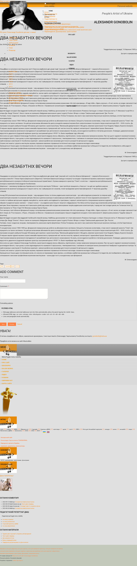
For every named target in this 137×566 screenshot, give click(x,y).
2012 (10, 87)
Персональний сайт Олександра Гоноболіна (25, 555)
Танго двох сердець (28, 504)
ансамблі (122, 429)
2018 (10, 74)
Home (51, 11)
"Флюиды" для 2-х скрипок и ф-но (30, 506)
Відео (72, 65)
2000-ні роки (13, 43)
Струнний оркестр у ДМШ (10, 524)
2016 (10, 76)
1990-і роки (13, 40)
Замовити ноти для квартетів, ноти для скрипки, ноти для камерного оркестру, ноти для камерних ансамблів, (31, 548)
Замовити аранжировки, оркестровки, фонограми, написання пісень (19, 553)
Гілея (11, 48)
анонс (115, 429)
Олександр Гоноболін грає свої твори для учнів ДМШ (64, 27)
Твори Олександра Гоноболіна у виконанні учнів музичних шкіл (68, 30)
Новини (72, 68)
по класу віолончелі (9, 521)
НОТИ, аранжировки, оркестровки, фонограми (15, 460)
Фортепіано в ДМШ (16, 100)
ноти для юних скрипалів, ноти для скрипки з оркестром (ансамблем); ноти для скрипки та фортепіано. (30, 551)
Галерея (72, 61)
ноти (1, 429)
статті (17, 266)
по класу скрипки (8, 519)
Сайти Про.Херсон (18, 560)
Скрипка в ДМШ (15, 93)
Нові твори (13, 71)
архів (12, 266)
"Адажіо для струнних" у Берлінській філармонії (17, 534)
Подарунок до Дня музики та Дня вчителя (15, 542)
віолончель (18, 430)
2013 (10, 84)
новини (9, 429)
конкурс (107, 429)
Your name (4, 277)
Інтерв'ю (12, 45)
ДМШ (15, 429)
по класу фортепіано (9, 526)
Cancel (19, 324)
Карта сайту (71, 106)
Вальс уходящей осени (9, 540)
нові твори (56, 429)
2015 (10, 79)
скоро (130, 429)
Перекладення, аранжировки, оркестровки (60, 31)
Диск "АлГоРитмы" (7, 476)
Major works (72, 57)
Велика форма (14, 103)
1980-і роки (13, 38)
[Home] (22, 29)
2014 (10, 81)
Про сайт (71, 34)
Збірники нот (72, 90)
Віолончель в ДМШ (16, 98)
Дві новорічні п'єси (8, 538)
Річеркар (12, 50)
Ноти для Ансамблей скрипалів (20, 95)
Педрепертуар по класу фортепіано (57, 24)
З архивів (7, 266)
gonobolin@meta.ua (99, 336)
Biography (71, 53)
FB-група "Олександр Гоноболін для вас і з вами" (18, 32)
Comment (4, 286)
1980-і (2, 266)
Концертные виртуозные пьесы (24, 502)
